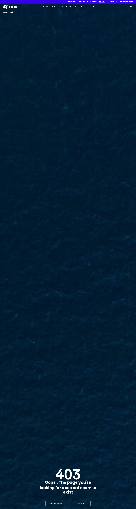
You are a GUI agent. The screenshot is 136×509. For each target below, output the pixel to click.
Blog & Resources (83, 7)
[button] (71, 1)
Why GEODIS (67, 7)
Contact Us (98, 7)
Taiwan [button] (102, 1)
